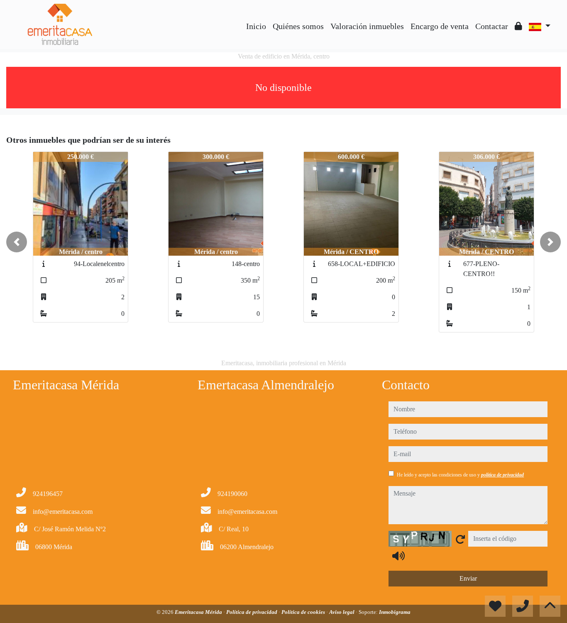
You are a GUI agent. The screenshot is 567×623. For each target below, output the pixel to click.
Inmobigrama (395, 612)
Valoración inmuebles (367, 26)
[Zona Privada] (518, 26)
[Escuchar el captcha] (398, 555)
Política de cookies (303, 612)
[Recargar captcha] (460, 539)
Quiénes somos (298, 26)
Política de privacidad (252, 612)
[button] (16, 242)
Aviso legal (342, 612)
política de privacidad (502, 475)
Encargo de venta (440, 26)
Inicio (256, 26)
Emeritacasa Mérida (199, 612)
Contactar (491, 26)
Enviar (468, 578)
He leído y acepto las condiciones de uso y (460, 475)
